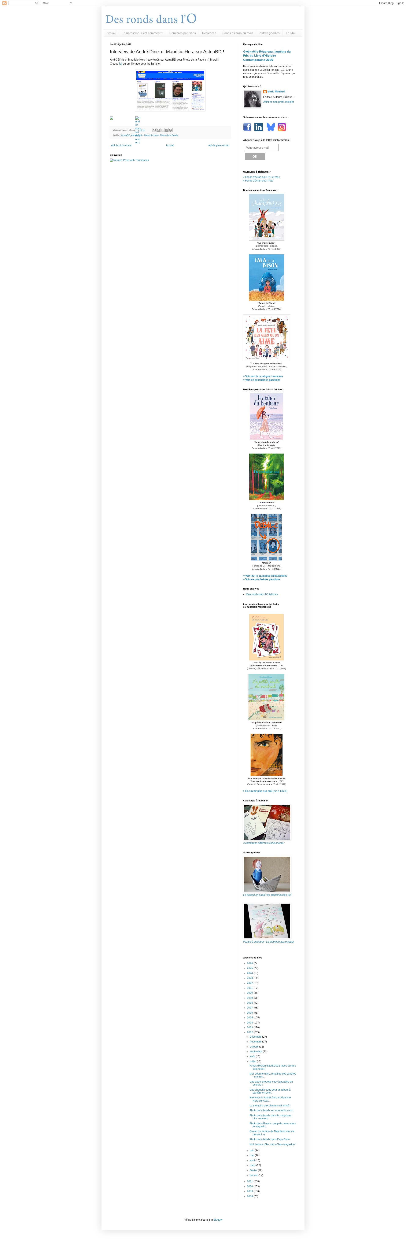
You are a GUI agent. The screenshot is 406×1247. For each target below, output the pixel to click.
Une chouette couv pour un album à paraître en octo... (270, 1091)
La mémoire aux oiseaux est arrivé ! (270, 1105)
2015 (250, 1017)
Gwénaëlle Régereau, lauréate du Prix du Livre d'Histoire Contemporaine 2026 (267, 55)
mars (253, 1165)
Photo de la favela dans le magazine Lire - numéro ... (270, 1117)
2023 (250, 978)
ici (120, 63)
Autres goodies (269, 33)
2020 (250, 992)
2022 (250, 983)
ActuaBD (125, 135)
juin (252, 1150)
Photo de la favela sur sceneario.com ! (271, 1110)
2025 (250, 968)
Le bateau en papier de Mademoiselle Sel (267, 894)
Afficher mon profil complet (278, 101)
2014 (250, 1022)
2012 (250, 1032)
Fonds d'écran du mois (237, 33)
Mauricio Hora (151, 135)
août (253, 1056)
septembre (256, 1051)
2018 (250, 1002)
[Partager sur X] (162, 130)
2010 (250, 1186)
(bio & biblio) (265, 791)
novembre (256, 1041)
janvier (254, 1175)
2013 (250, 1027)
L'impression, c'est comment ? (142, 33)
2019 (250, 997)
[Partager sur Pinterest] (170, 130)
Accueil (111, 33)
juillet (253, 1061)
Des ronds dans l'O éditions (262, 594)
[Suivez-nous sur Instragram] (282, 130)
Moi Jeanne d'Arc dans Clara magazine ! (273, 1144)
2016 (250, 1012)
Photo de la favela (169, 135)
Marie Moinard (276, 91)
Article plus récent (121, 145)
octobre (254, 1046)
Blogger (218, 1219)
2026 (250, 963)
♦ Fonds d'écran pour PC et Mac (261, 177)
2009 (250, 1191)
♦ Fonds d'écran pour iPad (258, 180)
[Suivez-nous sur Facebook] (247, 130)
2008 (250, 1196)
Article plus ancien (218, 145)
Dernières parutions (182, 33)
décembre (256, 1036)
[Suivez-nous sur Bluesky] (271, 130)
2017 (250, 1007)
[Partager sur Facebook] (166, 130)
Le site (290, 33)
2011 (250, 1181)
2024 (250, 973)
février (254, 1170)
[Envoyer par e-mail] (154, 130)
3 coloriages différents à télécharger (263, 843)
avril (252, 1160)
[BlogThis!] (158, 130)
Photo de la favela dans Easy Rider (270, 1139)
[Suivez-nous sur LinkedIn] (259, 130)
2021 (250, 988)
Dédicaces (209, 33)
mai (252, 1155)
